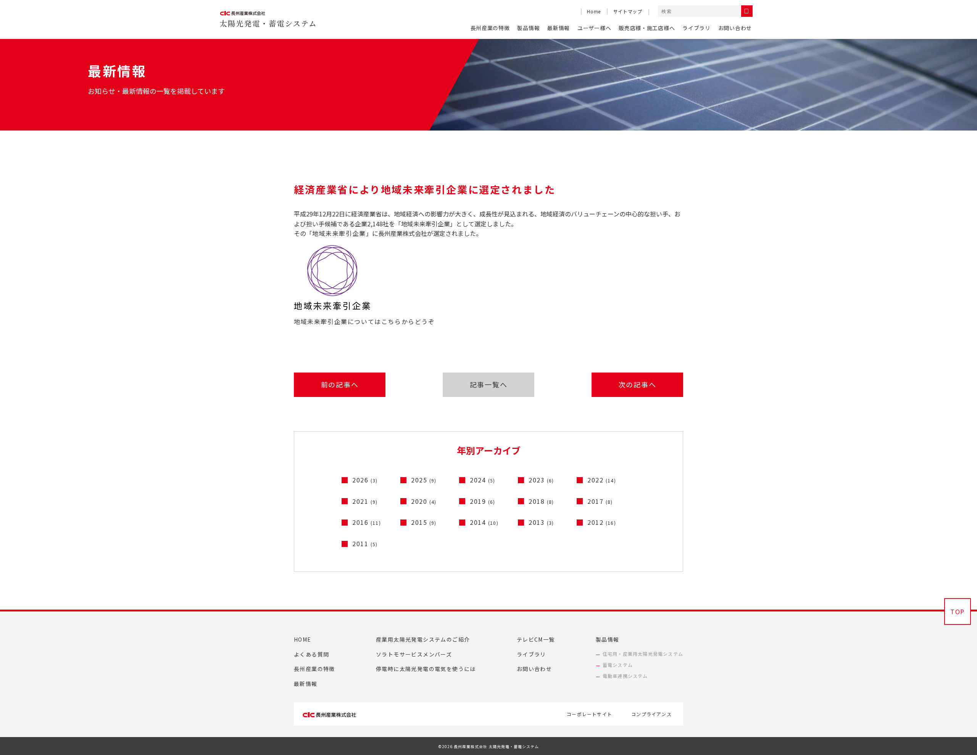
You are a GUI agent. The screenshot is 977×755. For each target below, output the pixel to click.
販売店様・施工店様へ (647, 28)
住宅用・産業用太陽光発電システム (643, 653)
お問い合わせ (735, 28)
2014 (484, 522)
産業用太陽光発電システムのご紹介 (423, 639)
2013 (541, 522)
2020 (424, 501)
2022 (601, 479)
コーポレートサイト (589, 714)
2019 (482, 501)
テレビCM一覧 (536, 639)
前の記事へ (340, 384)
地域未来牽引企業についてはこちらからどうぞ (364, 321)
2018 (541, 501)
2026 (365, 479)
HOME (302, 639)
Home (593, 11)
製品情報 (528, 28)
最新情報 (558, 28)
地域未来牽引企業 (339, 233)
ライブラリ (696, 28)
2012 (601, 522)
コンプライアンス (651, 714)
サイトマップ (627, 11)
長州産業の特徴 (490, 28)
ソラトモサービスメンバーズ (414, 654)
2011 (365, 543)
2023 (541, 479)
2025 (424, 479)
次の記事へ (637, 384)
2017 (600, 501)
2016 (366, 522)
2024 (482, 479)
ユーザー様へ (594, 28)
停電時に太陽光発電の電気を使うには (426, 669)
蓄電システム (618, 664)
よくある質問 (311, 654)
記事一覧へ (489, 384)
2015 (424, 522)
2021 (365, 501)
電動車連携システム (625, 676)
